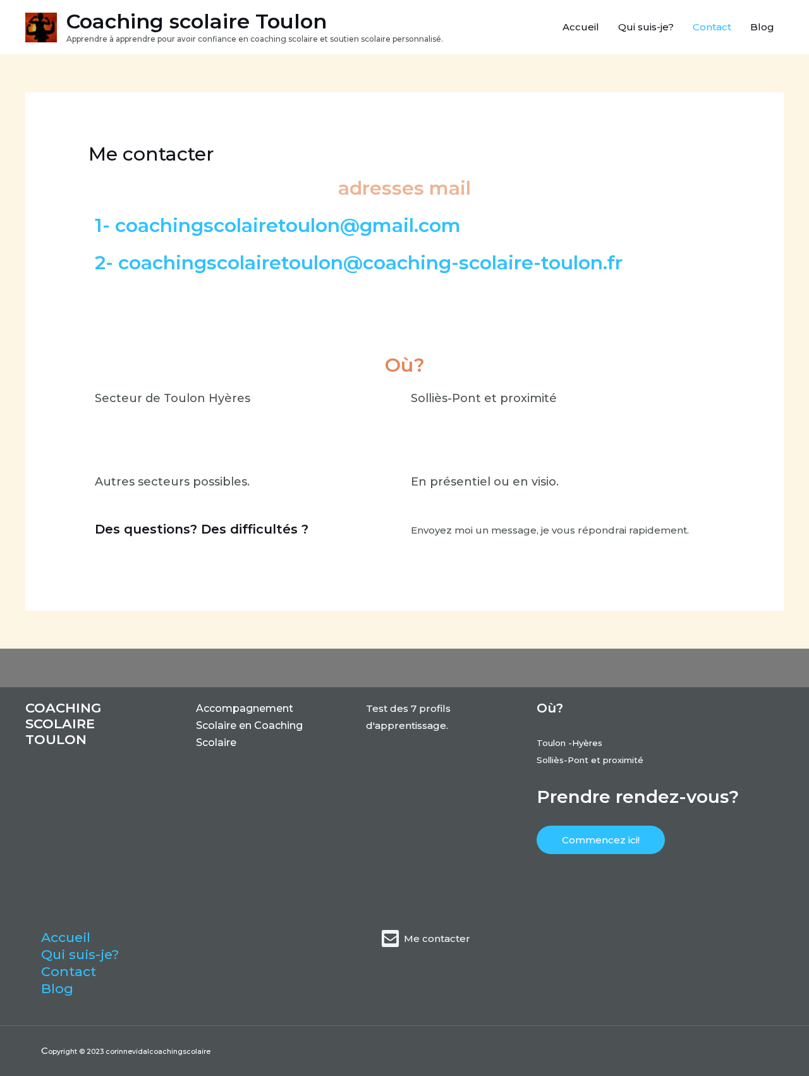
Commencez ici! (601, 840)
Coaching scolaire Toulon (196, 21)
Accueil (581, 27)
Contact (712, 27)
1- (102, 225)
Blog (762, 27)
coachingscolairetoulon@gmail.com (288, 225)
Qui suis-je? (646, 27)
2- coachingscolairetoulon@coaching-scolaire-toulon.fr (359, 262)
